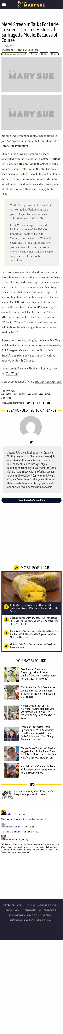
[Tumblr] (44, 404)
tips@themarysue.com (48, 381)
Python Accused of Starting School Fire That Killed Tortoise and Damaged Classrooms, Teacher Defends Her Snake (34, 608)
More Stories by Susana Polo (31, 500)
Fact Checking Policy (18, 920)
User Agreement (46, 910)
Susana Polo (9, 49)
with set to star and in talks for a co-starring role (31, 164)
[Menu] (4, 4)
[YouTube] (49, 404)
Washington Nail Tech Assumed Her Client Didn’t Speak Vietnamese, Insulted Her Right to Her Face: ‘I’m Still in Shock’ (38, 692)
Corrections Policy (42, 915)
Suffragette (6, 398)
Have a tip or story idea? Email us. (32, 791)
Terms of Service (14, 910)
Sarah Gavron (44, 394)
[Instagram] (39, 404)
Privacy (53, 905)
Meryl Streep (32, 394)
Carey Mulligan (19, 394)
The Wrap (12, 373)
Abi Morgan (6, 394)
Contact (47, 920)
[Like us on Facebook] (33, 404)
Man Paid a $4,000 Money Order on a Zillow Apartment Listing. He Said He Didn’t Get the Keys (38, 769)
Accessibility (30, 910)
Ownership (36, 920)
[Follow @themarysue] (28, 404)
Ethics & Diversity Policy (20, 915)
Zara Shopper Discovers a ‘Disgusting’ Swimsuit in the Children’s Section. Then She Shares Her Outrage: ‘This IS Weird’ (38, 674)
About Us (31, 905)
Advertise (42, 905)
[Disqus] (31, 846)
